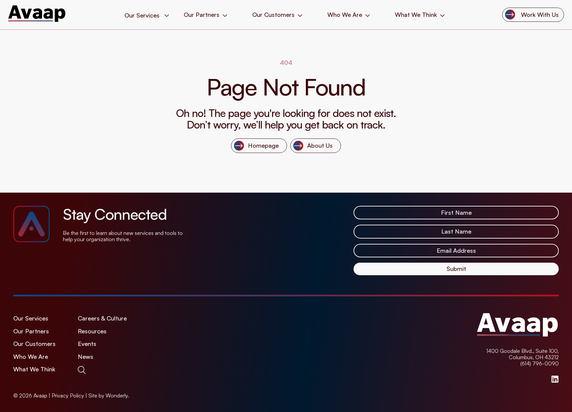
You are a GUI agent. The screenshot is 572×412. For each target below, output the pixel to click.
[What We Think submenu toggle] (442, 15)
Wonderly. (117, 395)
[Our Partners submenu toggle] (225, 15)
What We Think (416, 14)
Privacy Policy (68, 395)
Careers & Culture (102, 318)
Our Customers (273, 14)
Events (87, 343)
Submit (456, 268)
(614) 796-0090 (539, 363)
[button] (83, 370)
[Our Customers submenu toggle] (300, 15)
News (85, 356)
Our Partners (201, 14)
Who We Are (344, 14)
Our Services (30, 318)
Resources (92, 331)
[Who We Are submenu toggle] (367, 15)
